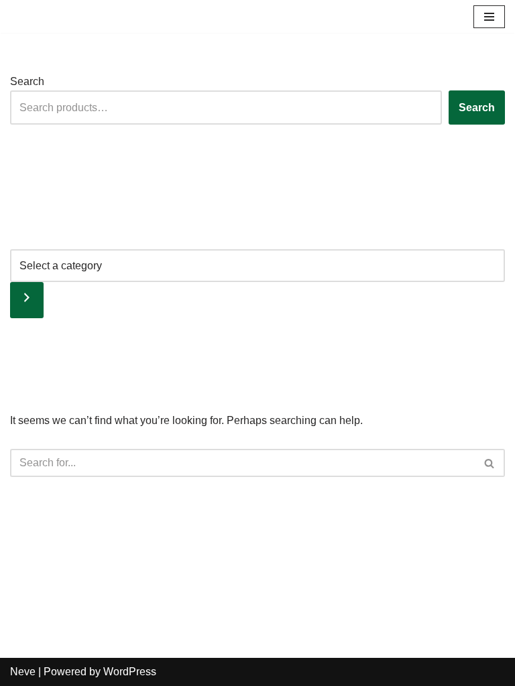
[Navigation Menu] (489, 16)
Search (27, 81)
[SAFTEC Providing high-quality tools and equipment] (53, 16)
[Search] (490, 463)
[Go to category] (27, 300)
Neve (23, 671)
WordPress (129, 671)
